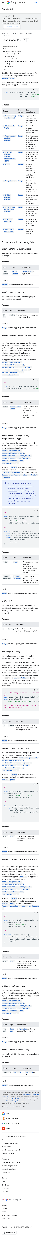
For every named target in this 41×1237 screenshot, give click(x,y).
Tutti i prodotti (6, 1218)
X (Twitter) (5, 1188)
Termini (4, 1227)
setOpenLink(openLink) (8, 220)
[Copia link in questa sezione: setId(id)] (15, 601)
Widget (21, 116)
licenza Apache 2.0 (13, 1099)
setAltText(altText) (9, 127)
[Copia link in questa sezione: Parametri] (11, 261)
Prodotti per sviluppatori (10, 1143)
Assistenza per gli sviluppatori (11, 1150)
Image (20, 126)
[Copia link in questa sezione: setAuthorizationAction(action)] (4, 339)
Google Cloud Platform (9, 1215)
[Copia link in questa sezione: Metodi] (11, 105)
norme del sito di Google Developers (13, 1101)
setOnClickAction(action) (7, 197)
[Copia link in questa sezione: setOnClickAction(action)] (32, 748)
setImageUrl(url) (10, 181)
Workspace (23, 2)
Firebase (4, 1212)
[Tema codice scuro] (34, 89)
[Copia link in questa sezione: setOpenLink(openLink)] (27, 986)
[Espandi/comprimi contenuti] (16, 46)
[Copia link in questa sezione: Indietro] (10, 280)
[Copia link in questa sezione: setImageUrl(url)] (23, 652)
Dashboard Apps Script (9, 1166)
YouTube (5, 1192)
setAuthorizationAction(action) (10, 138)
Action (14, 467)
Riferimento (7, 36)
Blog (3, 1181)
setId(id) (6, 164)
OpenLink (22, 877)
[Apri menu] (3, 2)
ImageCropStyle (8, 78)
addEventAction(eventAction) (9, 117)
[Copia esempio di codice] (37, 89)
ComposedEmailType (17, 577)
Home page (5, 33)
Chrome (4, 1208)
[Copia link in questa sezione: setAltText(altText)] (26, 292)
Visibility (17, 1072)
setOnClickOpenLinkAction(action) (9, 209)
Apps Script (7, 9)
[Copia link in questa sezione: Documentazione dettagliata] (36, 242)
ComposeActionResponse (11, 472)
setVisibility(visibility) (8, 230)
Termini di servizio (8, 1153)
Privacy (11, 1227)
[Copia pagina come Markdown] (24, 40)
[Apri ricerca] (30, 2)
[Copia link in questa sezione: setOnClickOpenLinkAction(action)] (4, 862)
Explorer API (6, 1172)
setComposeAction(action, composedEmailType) (9, 156)
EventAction (15, 273)
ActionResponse (8, 780)
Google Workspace (17, 33)
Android (4, 1205)
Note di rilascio (6, 1146)
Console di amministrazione (11, 1162)
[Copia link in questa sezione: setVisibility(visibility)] (33, 1050)
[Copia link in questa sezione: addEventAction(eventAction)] (35, 249)
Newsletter (5, 1185)
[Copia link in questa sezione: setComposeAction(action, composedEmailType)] (25, 439)
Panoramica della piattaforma (12, 1140)
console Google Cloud (9, 1169)
